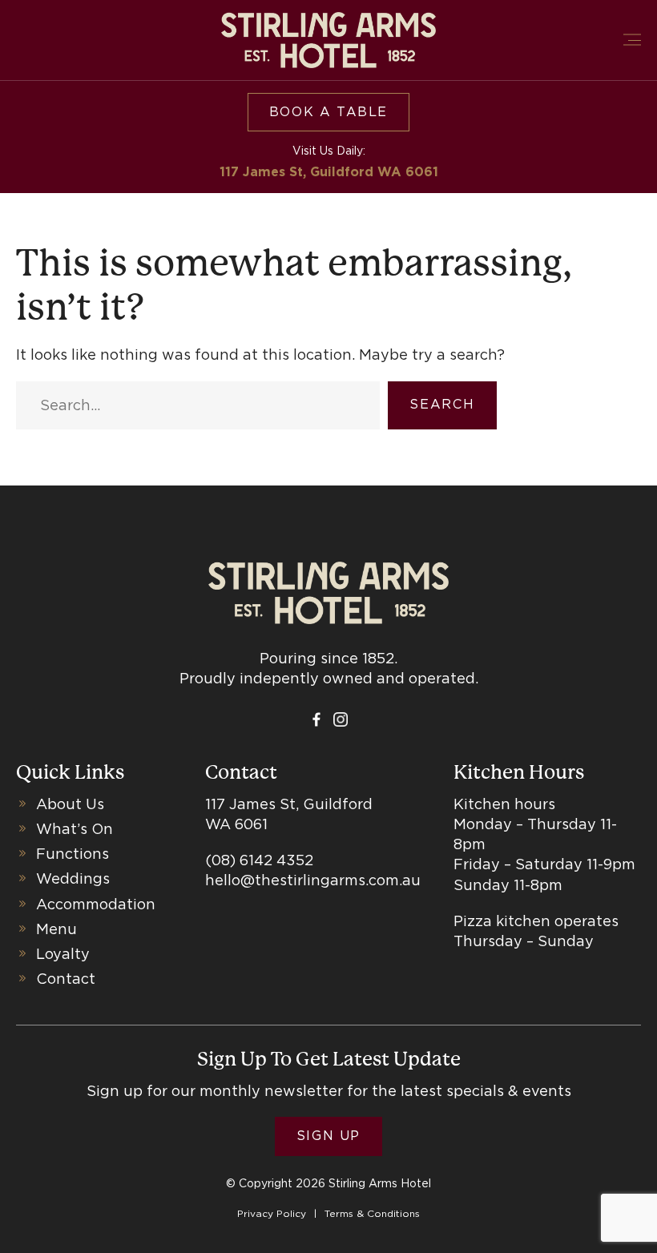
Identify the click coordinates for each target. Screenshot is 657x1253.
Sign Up (328, 1135)
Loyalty (63, 953)
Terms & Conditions (372, 1213)
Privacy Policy (271, 1213)
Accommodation (95, 904)
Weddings (73, 878)
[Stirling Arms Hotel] (328, 40)
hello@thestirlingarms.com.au (313, 880)
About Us (70, 804)
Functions (72, 853)
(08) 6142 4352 (259, 860)
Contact (65, 978)
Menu (56, 929)
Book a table (328, 111)
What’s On (74, 828)
